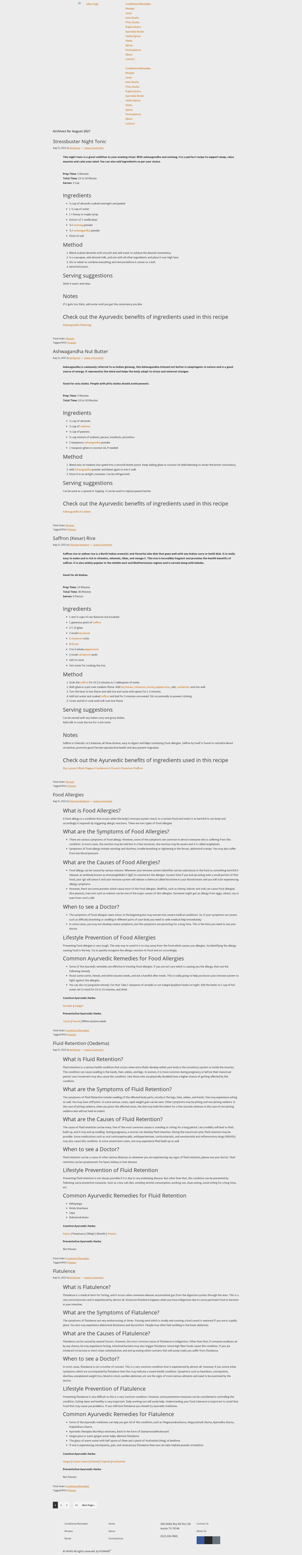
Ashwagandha (71, 325)
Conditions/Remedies (138, 4)
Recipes (129, 8)
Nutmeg (86, 325)
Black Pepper (86, 768)
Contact (130, 59)
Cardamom (102, 768)
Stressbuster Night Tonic (79, 141)
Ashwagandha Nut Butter (80, 351)
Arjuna (66, 1233)
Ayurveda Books (134, 31)
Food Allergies (68, 794)
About (128, 54)
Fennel (76, 1021)
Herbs (128, 40)
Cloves (115, 768)
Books (67, 1538)
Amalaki (67, 1006)
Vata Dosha (132, 17)
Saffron (138, 768)
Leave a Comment (93, 147)
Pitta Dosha (132, 22)
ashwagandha (82, 230)
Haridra (112, 1233)
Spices (129, 45)
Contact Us (203, 1523)
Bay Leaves (69, 768)
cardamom (84, 654)
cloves (75, 644)
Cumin (66, 1021)
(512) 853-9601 (169, 1536)
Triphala (105, 1461)
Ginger (67, 1461)
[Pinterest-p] (216, 1540)
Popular (71, 342)
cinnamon (77, 638)
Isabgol (78, 1006)
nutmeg (79, 225)
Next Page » (88, 1504)
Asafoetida (118, 1461)
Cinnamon (126, 768)
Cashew (86, 511)
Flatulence (64, 1271)
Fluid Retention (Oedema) (81, 1043)
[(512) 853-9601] (156, 1538)
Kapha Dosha (133, 27)
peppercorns (91, 649)
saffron (97, 622)
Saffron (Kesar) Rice (74, 538)
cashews (85, 426)
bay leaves (84, 633)
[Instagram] (208, 1540)
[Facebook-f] (200, 1540)
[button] (151, 63)
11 (77, 1504)
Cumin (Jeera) (81, 1461)
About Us (201, 1531)
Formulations (133, 50)
